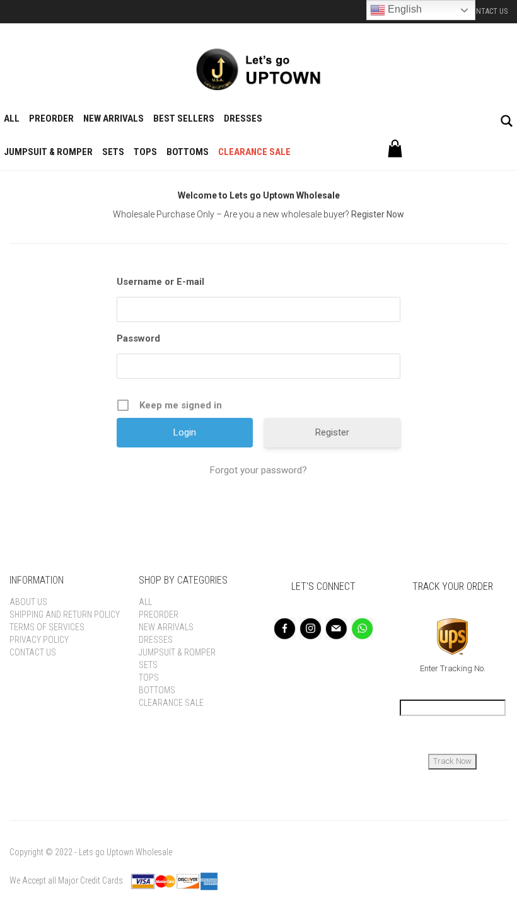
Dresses (243, 118)
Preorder (51, 118)
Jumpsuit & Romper (48, 152)
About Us (28, 602)
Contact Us (487, 11)
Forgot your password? (258, 470)
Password (138, 338)
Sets (113, 152)
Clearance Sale (254, 152)
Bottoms (187, 152)
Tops (145, 152)
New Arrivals (113, 118)
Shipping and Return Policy (64, 614)
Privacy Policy (39, 640)
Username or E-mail (160, 281)
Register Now (377, 214)
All (12, 118)
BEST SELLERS (183, 118)
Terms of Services (46, 627)
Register (332, 432)
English (403, 9)
